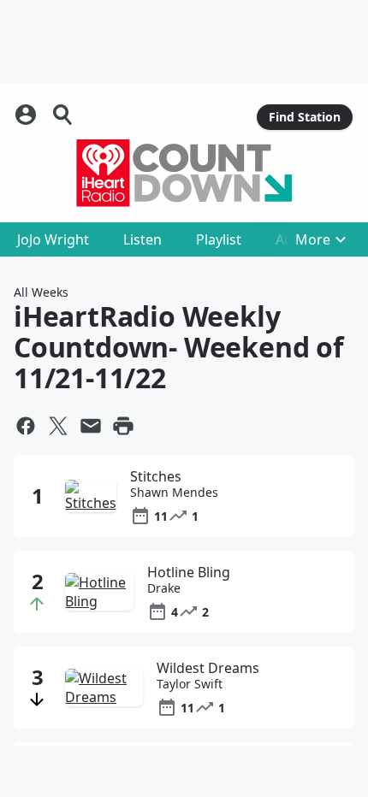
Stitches (155, 476)
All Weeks (41, 292)
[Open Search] (63, 114)
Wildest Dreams (208, 667)
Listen (142, 239)
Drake (164, 588)
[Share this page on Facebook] (26, 426)
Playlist (218, 239)
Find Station (305, 117)
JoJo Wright (53, 239)
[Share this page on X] (58, 426)
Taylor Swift (190, 684)
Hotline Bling (188, 572)
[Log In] (27, 114)
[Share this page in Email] (91, 426)
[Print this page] (123, 426)
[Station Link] (184, 173)
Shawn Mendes (174, 492)
